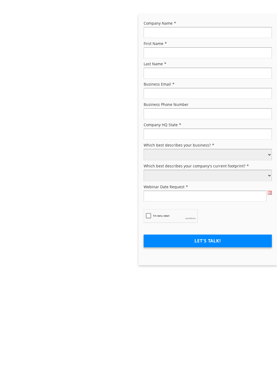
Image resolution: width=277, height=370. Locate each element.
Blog (82, 23)
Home (11, 23)
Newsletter (16, 33)
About (34, 23)
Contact (59, 23)
